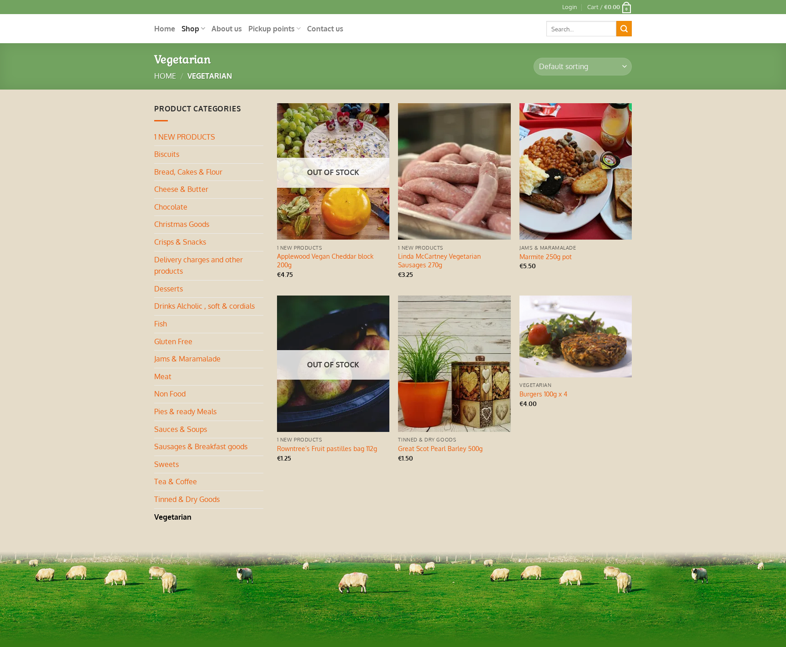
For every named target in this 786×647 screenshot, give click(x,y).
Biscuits (166, 154)
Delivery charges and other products (198, 265)
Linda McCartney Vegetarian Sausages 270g (439, 260)
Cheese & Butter (181, 189)
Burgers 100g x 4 (543, 394)
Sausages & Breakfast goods (200, 446)
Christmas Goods (181, 224)
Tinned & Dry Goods (187, 499)
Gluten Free (173, 341)
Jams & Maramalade (187, 358)
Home (164, 28)
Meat (162, 376)
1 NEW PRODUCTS (184, 136)
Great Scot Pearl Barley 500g (440, 448)
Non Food (170, 393)
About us (227, 28)
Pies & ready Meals (185, 411)
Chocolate (170, 206)
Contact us (325, 28)
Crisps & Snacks (180, 241)
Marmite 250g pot (545, 256)
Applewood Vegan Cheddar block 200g (325, 260)
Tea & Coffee (175, 481)
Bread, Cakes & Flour (188, 171)
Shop (190, 28)
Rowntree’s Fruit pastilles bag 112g (327, 448)
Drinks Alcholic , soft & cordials (204, 306)
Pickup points (271, 28)
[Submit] (624, 28)
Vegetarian (172, 517)
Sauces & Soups (180, 429)
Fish (160, 323)
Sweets (166, 464)
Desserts (168, 288)
